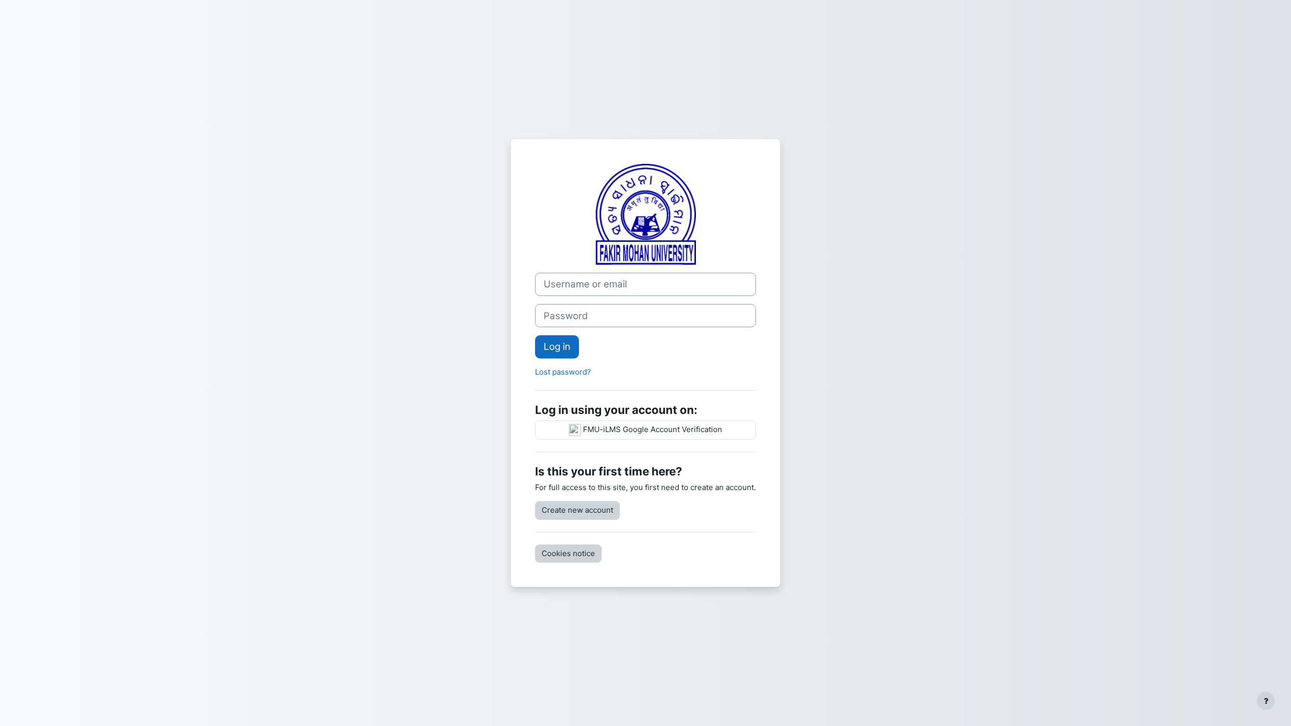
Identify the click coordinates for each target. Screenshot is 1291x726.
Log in (557, 346)
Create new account (577, 510)
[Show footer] (1266, 701)
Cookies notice (568, 553)
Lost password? (563, 372)
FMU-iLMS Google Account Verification (651, 429)
